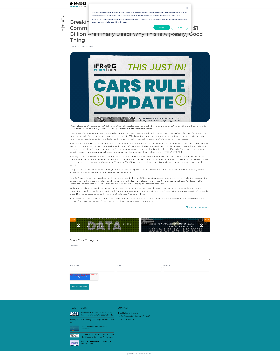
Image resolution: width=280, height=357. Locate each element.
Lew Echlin (75, 47)
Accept (161, 27)
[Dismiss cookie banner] (187, 8)
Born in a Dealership (199, 207)
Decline (179, 27)
